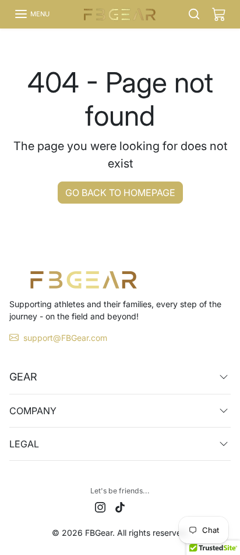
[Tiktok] (120, 506)
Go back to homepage (120, 192)
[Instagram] (100, 506)
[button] (32, 14)
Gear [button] (23, 377)
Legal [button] (24, 444)
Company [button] (33, 411)
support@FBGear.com (65, 338)
